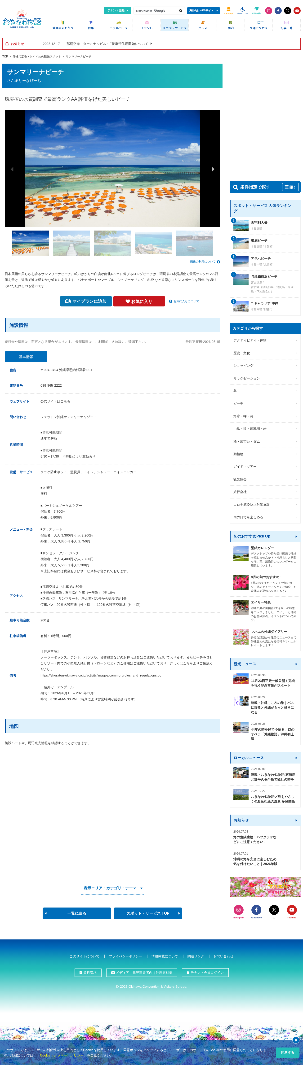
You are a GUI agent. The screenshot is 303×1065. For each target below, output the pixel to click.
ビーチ (238, 403)
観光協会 (240, 479)
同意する (287, 1052)
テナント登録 (116, 10)
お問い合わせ (223, 956)
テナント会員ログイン (207, 972)
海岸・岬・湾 (243, 416)
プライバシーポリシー (125, 956)
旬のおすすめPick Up (252, 536)
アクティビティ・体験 (250, 340)
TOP (5, 56)
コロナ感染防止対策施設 (251, 504)
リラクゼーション (246, 378)
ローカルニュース (249, 758)
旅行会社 (240, 492)
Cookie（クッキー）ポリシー (62, 1055)
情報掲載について (165, 956)
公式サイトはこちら (55, 401)
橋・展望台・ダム (246, 441)
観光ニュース (245, 664)
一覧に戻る (76, 913)
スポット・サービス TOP (148, 913)
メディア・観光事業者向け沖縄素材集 (144, 972)
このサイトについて (84, 956)
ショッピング (243, 365)
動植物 (238, 454)
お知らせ (241, 820)
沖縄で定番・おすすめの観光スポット (37, 56)
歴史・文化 (241, 353)
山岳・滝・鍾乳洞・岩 (250, 429)
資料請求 (90, 972)
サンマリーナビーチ (78, 56)
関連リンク (195, 956)
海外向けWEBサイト (201, 10)
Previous (11, 169)
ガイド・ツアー (245, 466)
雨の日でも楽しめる (248, 517)
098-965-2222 (51, 385)
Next (213, 169)
